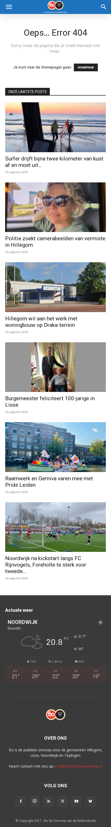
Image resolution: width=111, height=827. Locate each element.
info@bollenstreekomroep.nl (78, 766)
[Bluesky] (90, 801)
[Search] (104, 7)
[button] (9, 7)
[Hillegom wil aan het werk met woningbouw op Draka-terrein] (55, 287)
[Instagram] (34, 801)
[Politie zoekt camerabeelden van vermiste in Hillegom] (55, 207)
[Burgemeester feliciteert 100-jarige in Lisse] (55, 367)
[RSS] (48, 801)
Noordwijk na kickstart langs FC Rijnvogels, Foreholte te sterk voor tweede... (45, 564)
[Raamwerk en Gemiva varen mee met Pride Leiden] (55, 447)
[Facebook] (20, 801)
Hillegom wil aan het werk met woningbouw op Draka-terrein (41, 321)
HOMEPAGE (86, 67)
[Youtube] (76, 801)
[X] (62, 801)
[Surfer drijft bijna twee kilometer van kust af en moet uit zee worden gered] (55, 127)
